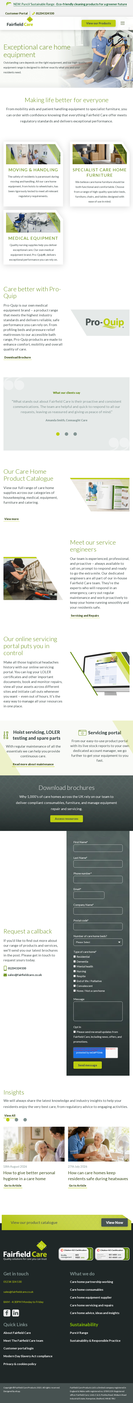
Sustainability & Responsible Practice (95, 1340)
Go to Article (12, 1185)
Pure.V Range (79, 1333)
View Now (114, 1222)
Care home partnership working (91, 1282)
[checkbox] (98, 973)
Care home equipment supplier (91, 1297)
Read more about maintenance (33, 764)
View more (11, 519)
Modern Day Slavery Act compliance (27, 1356)
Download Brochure (17, 357)
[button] (57, 434)
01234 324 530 (45, 13)
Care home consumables (86, 1289)
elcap (17, 1391)
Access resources (66, 818)
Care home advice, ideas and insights (94, 1313)
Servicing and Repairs (85, 615)
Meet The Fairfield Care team (23, 1340)
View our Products (98, 23)
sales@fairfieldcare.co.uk (25, 974)
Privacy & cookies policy (19, 1364)
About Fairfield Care (17, 1333)
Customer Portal (16, 13)
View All (9, 1115)
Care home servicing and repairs (91, 1305)
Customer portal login (18, 1348)
